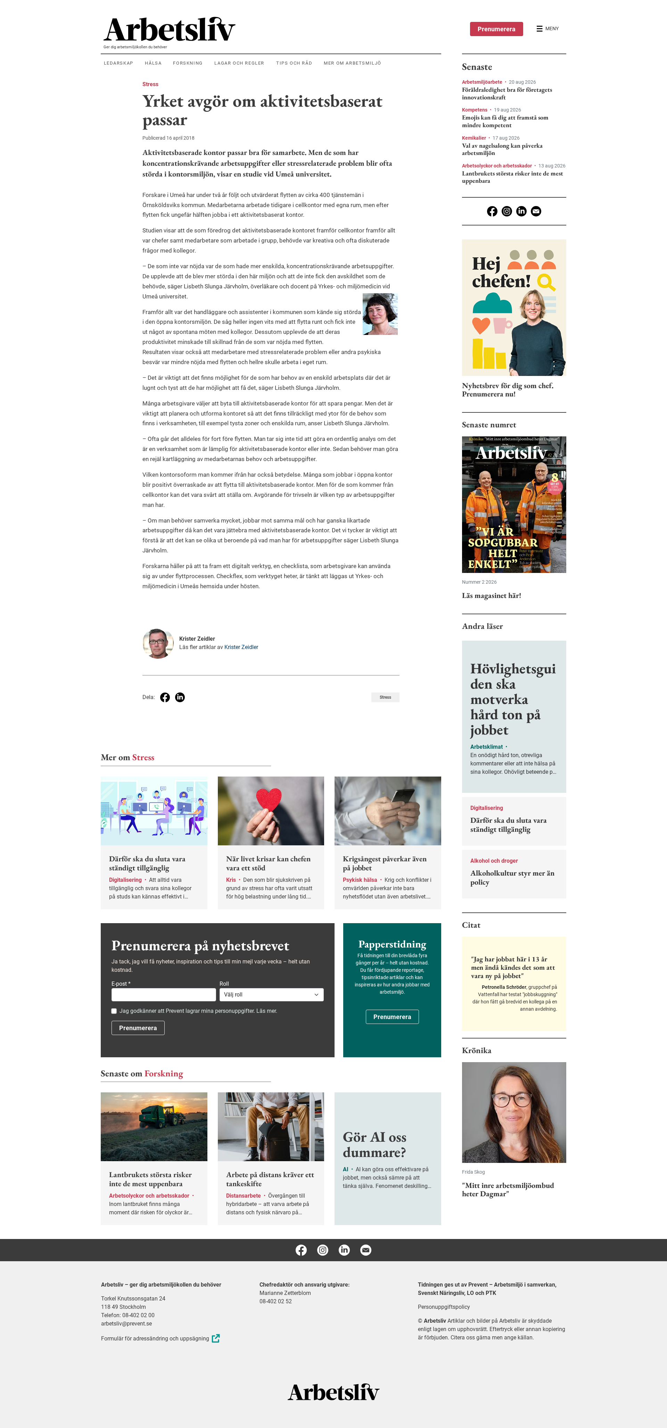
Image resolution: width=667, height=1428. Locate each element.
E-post (121, 983)
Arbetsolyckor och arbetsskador (497, 166)
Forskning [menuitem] (188, 63)
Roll (224, 983)
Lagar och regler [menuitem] (239, 63)
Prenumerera (497, 29)
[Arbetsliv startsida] (334, 1391)
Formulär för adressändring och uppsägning (155, 1338)
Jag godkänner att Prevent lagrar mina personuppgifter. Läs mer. (198, 1011)
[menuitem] (272, 29)
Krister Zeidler (241, 647)
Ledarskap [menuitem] (118, 63)
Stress (150, 84)
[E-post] (536, 211)
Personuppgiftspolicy (444, 1307)
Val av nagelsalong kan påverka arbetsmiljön (502, 149)
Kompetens (475, 110)
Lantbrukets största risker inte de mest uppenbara (512, 177)
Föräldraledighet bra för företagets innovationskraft (507, 93)
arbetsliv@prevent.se (126, 1323)
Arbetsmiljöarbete (482, 82)
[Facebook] (492, 211)
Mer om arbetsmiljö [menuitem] (352, 63)
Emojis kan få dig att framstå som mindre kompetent (505, 121)
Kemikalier (474, 138)
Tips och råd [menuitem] (294, 63)
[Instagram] (507, 211)
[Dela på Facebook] (165, 697)
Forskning (164, 1073)
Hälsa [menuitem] (153, 63)
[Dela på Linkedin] (180, 697)
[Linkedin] (521, 211)
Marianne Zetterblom (285, 1293)
